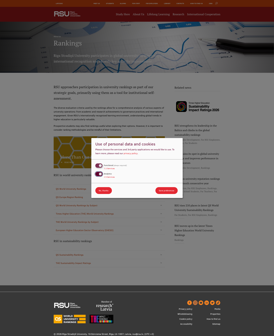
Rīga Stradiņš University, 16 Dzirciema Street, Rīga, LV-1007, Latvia (96, 334)
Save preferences (166, 190)
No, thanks (103, 190)
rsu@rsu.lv (137, 334)
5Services (109, 177)
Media (217, 308)
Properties (215, 313)
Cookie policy (185, 318)
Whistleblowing (185, 313)
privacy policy (131, 153)
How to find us (213, 318)
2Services (109, 168)
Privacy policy (185, 308)
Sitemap (216, 323)
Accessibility (186, 323)
